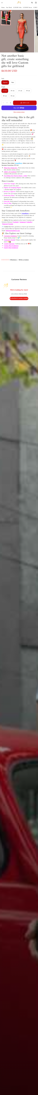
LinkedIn (29, 222)
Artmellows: (18, 163)
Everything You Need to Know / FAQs (15, 176)
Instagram (23, 222)
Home (3, 7)
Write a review (24, 260)
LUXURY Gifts (17, 7)
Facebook (16, 222)
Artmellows (25, 213)
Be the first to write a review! (19, 298)
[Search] (32, 3)
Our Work (9, 7)
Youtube (10, 224)
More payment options (19, 112)
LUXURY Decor (27, 7)
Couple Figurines (9, 244)
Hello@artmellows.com (13, 230)
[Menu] (2, 3)
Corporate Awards (9, 240)
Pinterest (5, 224)
